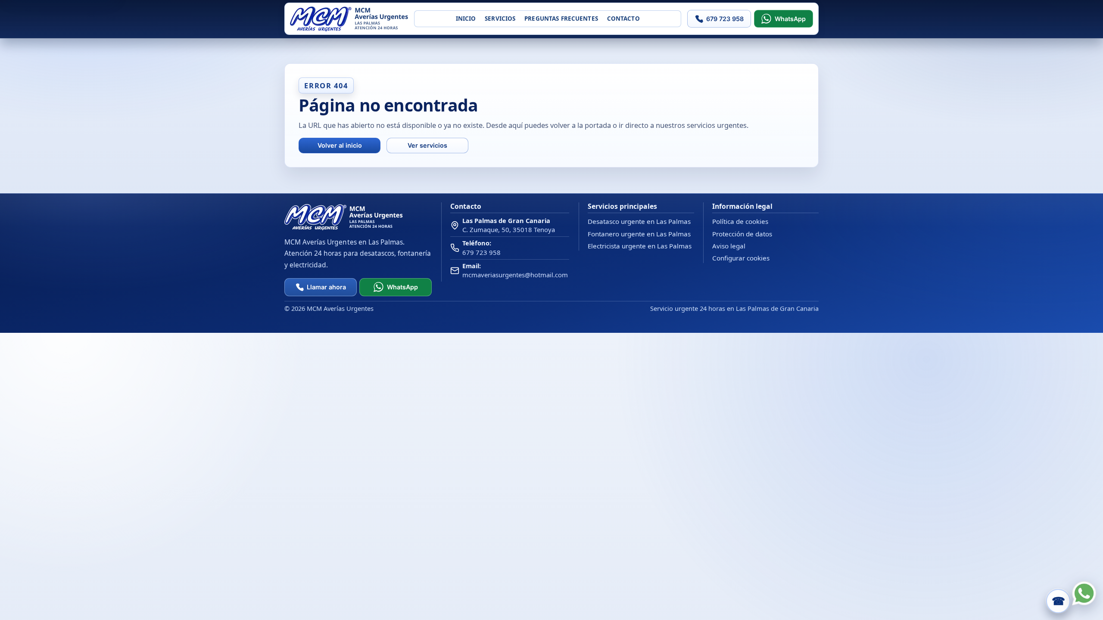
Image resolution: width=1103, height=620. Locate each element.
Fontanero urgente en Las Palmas (639, 233)
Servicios (500, 18)
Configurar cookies (741, 258)
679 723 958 (725, 18)
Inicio (466, 18)
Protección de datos (742, 233)
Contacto (623, 18)
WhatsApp (790, 18)
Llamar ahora (326, 287)
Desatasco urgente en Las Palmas (639, 221)
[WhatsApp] (1084, 593)
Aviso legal (728, 246)
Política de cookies (740, 221)
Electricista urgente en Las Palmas (640, 246)
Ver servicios (427, 145)
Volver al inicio (340, 145)
